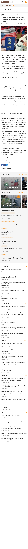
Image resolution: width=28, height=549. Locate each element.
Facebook (4, 162)
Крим (23, 9)
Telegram (9, 162)
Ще (25, 266)
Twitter (16, 162)
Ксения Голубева (21, 23)
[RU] (11, 2)
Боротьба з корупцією (7, 10)
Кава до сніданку (6, 9)
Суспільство (20, 15)
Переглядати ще (22, 174)
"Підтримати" (4, 1)
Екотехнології (16, 9)
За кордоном (11, 15)
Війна (3, 15)
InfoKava (7, 5)
